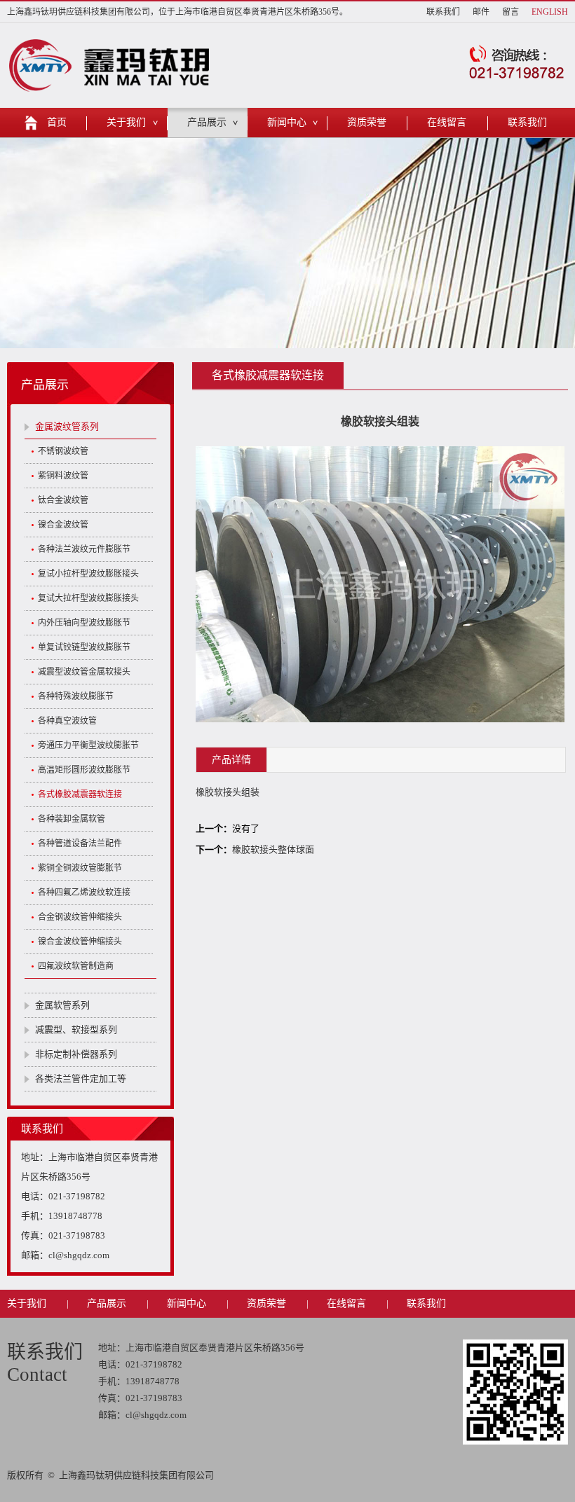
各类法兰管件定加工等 (80, 1078)
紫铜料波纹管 (63, 476)
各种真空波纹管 (67, 721)
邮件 (481, 12)
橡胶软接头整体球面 (273, 849)
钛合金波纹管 (63, 500)
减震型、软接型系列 (76, 1029)
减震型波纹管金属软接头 (84, 672)
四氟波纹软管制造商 (76, 966)
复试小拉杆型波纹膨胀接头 (88, 574)
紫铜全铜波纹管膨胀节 (80, 868)
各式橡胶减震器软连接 (80, 794)
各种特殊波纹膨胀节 (76, 696)
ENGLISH (550, 12)
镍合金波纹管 (63, 525)
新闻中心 (286, 122)
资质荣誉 (366, 122)
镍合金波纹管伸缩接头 (80, 941)
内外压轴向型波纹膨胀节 (84, 623)
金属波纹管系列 (67, 426)
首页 (57, 122)
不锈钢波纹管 (63, 451)
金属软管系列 (62, 1005)
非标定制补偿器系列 (76, 1054)
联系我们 (443, 12)
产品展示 (206, 122)
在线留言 (446, 122)
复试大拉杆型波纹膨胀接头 (88, 598)
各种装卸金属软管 (71, 819)
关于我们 (126, 122)
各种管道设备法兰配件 (80, 843)
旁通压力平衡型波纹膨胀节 (88, 745)
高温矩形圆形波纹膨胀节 (84, 770)
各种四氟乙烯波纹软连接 (84, 892)
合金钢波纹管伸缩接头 (80, 917)
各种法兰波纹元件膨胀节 (84, 549)
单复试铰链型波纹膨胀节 (84, 647)
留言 (510, 12)
